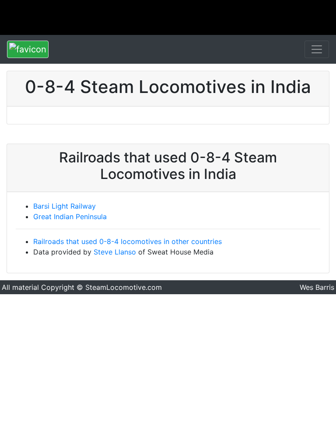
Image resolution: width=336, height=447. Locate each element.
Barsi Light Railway (64, 206)
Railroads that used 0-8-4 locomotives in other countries (127, 241)
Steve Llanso (115, 252)
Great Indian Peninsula (70, 216)
